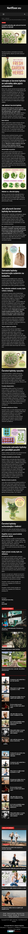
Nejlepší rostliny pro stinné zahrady (14, 640)
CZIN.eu (10, 929)
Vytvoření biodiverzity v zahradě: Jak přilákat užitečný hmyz (14, 659)
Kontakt (22, 915)
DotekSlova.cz (24, 927)
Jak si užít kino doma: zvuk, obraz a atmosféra (5, 740)
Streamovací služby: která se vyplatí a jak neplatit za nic (5, 697)
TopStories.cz (10, 927)
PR (3, 865)
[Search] (24, 14)
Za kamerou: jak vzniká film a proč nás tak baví (5, 680)
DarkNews (21, 920)
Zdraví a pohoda (6, 844)
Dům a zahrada (16, 929)
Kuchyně (9, 915)
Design (5, 915)
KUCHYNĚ (4, 603)
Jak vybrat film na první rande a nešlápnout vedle (5, 715)
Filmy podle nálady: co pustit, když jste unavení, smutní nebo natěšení (5, 732)
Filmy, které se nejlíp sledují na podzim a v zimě (5, 689)
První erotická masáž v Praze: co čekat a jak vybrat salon (5, 706)
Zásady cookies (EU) (14, 917)
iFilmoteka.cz (3, 927)
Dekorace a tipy (20, 913)
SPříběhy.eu (18, 927)
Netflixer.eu (14, 8)
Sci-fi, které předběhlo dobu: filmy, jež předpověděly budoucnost (5, 723)
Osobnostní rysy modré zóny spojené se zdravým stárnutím (5, 754)
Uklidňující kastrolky (7, 599)
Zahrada (3, 22)
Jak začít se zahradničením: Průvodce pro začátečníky (14, 619)
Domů (4, 913)
